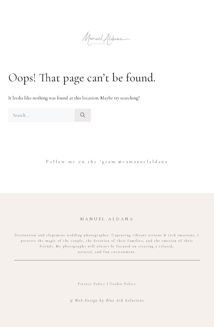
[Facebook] (97, 270)
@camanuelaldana (142, 161)
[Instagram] (107, 270)
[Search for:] (41, 115)
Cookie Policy (123, 284)
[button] (106, 21)
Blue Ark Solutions (125, 300)
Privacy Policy (91, 284)
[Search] (82, 115)
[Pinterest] (116, 270)
